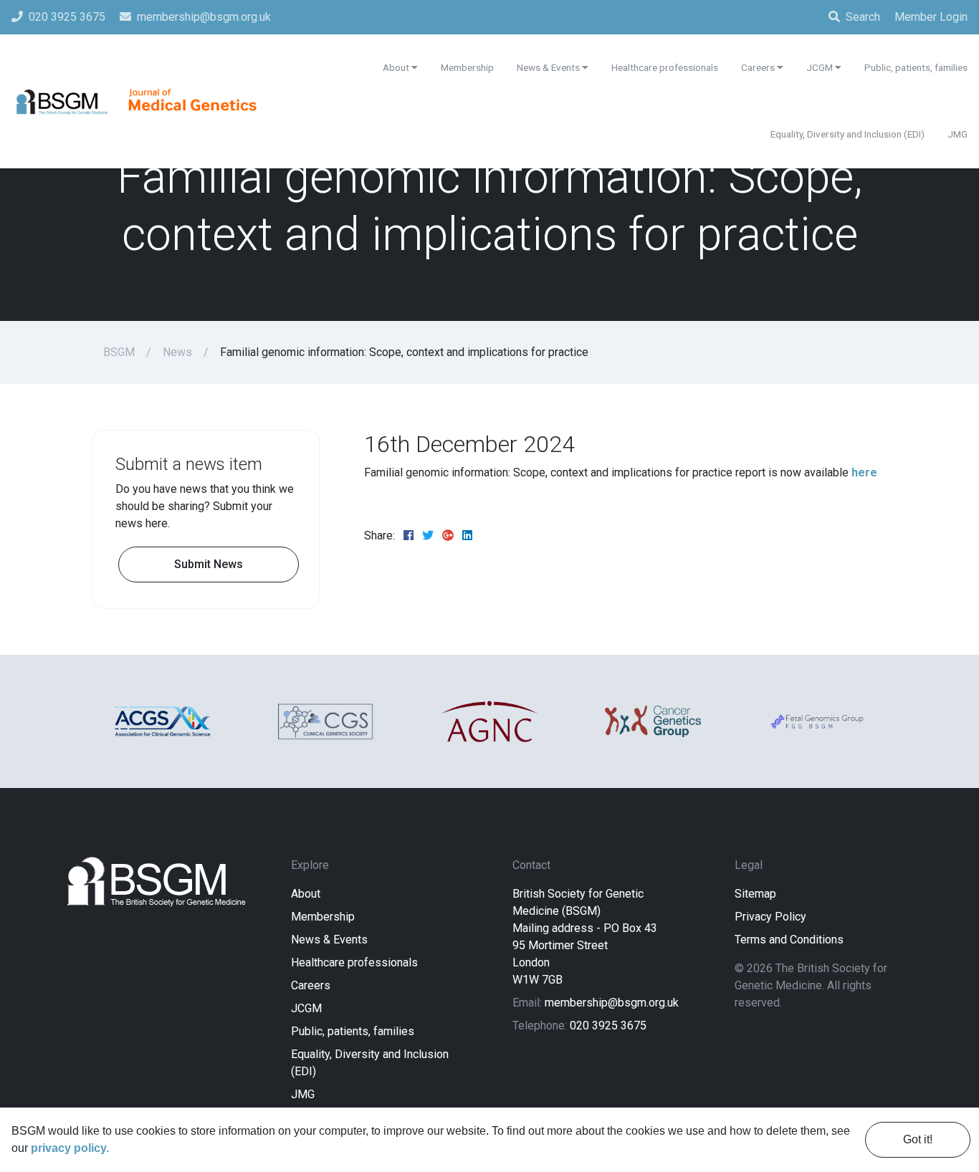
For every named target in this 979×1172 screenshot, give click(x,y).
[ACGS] (163, 721)
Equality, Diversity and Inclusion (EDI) (847, 134)
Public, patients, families (352, 1031)
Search (863, 17)
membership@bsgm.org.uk (612, 1002)
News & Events (329, 939)
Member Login (931, 17)
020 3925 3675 (608, 1025)
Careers (310, 985)
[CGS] (326, 721)
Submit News (208, 564)
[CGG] (653, 721)
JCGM (306, 1008)
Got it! (917, 1139)
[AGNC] (489, 721)
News (177, 352)
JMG (303, 1094)
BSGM (119, 352)
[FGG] (816, 721)
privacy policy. (70, 1148)
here (864, 472)
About (305, 893)
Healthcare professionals (354, 962)
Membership (323, 916)
